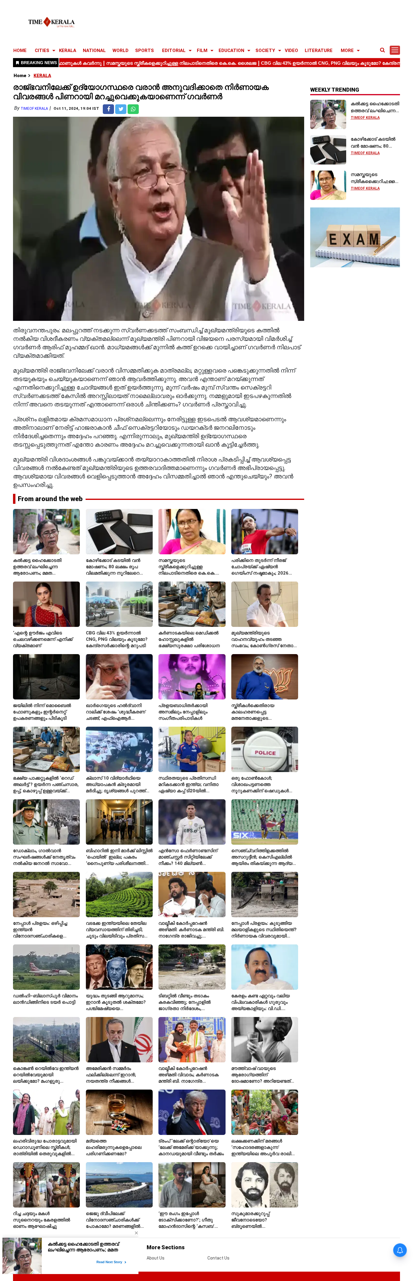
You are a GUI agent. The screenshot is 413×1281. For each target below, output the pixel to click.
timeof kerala (34, 108)
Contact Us (218, 1258)
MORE (347, 50)
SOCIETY (265, 50)
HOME (20, 50)
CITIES (42, 50)
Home (20, 75)
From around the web (50, 499)
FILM (202, 50)
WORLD (120, 50)
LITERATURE (319, 50)
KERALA (67, 50)
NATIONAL (94, 50)
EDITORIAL (174, 50)
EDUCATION (231, 50)
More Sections (166, 1247)
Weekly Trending (334, 89)
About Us (155, 1258)
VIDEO (291, 50)
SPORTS (144, 50)
